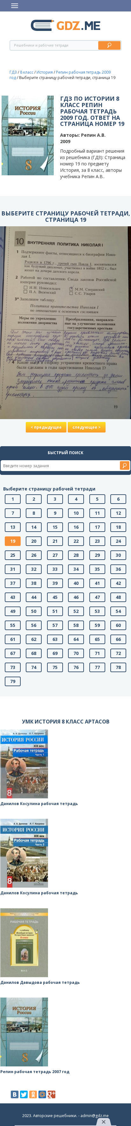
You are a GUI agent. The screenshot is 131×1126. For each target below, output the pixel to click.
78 (118, 667)
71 (97, 653)
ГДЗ (13, 72)
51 (55, 611)
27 (55, 555)
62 (33, 639)
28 (76, 555)
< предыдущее (46, 427)
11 (97, 513)
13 (12, 527)
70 (76, 653)
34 (76, 569)
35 (97, 569)
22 (76, 541)
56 (33, 625)
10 (76, 513)
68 (33, 653)
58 (76, 625)
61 (12, 639)
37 (12, 583)
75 (55, 667)
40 (76, 583)
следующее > (86, 427)
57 (55, 625)
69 (55, 653)
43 (12, 597)
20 (33, 541)
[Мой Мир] (42, 1094)
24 (118, 541)
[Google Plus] (51, 1094)
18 (118, 527)
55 (12, 625)
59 (97, 625)
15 (55, 527)
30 (118, 555)
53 (97, 611)
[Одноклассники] (33, 1094)
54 (118, 611)
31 (12, 569)
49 (12, 611)
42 (118, 583)
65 (97, 639)
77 (97, 667)
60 (118, 625)
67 (12, 653)
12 (118, 513)
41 (97, 583)
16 (76, 527)
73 (12, 667)
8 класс (26, 72)
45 (55, 597)
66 (118, 639)
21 (55, 541)
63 (55, 639)
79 (12, 681)
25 (12, 555)
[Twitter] (24, 1094)
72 (118, 653)
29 (97, 555)
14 (33, 527)
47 (97, 597)
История (45, 72)
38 (33, 583)
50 (33, 611)
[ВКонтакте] (14, 1094)
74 (33, 667)
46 (76, 597)
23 (97, 541)
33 (55, 569)
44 (33, 597)
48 (118, 597)
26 (33, 555)
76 (76, 667)
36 (118, 569)
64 (76, 639)
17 (97, 527)
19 (12, 541)
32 (33, 569)
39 (55, 583)
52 (76, 611)
